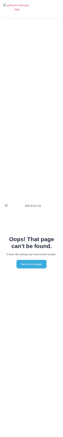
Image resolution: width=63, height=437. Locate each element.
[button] (58, 9)
